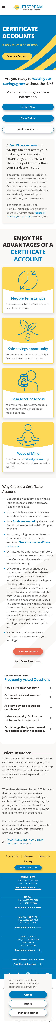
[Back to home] (28, 7)
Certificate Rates (25, 661)
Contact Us (12, 856)
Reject (28, 1003)
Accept (28, 994)
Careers (28, 856)
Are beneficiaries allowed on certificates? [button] (22, 696)
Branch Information (25, 887)
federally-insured (34, 459)
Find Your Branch (28, 129)
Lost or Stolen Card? (28, 867)
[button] (3, 7)
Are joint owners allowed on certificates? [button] (22, 707)
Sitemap (28, 861)
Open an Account (17, 56)
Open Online (28, 118)
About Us (44, 856)
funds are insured (24, 521)
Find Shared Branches (25, 964)
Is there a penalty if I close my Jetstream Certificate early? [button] (23, 718)
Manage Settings (28, 1012)
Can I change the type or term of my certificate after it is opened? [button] (24, 728)
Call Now (30, 107)
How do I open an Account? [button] (21, 687)
